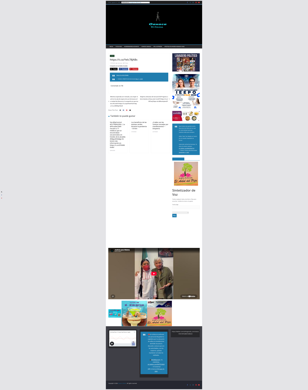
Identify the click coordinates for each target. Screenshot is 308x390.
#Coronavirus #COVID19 (131, 46)
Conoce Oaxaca (146, 46)
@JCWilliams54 (155, 360)
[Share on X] (1, 191)
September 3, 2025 (184, 152)
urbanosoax (119, 63)
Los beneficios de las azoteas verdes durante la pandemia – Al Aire (139, 125)
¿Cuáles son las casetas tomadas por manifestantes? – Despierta (160, 125)
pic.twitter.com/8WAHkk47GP (186, 148)
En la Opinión (158, 46)
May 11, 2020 (139, 79)
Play (174, 215)
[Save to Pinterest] (1, 198)
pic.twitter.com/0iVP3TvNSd (156, 364)
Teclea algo (175, 204)
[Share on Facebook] (1, 195)
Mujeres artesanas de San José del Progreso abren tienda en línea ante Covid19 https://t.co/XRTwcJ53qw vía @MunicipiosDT (154, 99)
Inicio (111, 46)
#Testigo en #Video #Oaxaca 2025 (174, 46)
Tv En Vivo (119, 46)
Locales (112, 55)
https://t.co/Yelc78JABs (122, 75)
